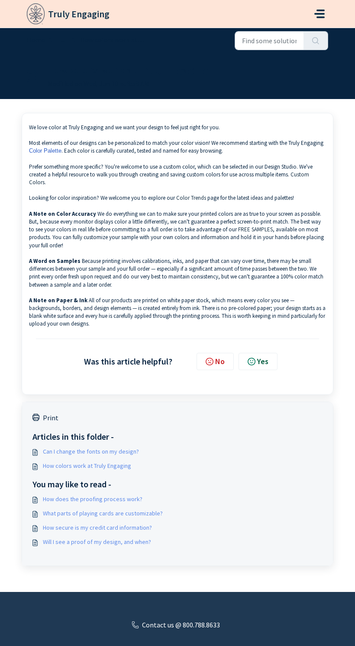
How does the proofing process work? (92, 499)
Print (50, 417)
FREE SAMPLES (255, 229)
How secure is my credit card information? (97, 527)
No (220, 361)
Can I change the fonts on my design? (91, 451)
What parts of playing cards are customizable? (103, 513)
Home (36, 39)
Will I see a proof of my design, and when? (97, 542)
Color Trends (191, 197)
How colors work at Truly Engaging (87, 466)
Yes (262, 361)
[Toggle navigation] (319, 14)
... (63, 39)
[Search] (315, 40)
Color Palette (45, 150)
